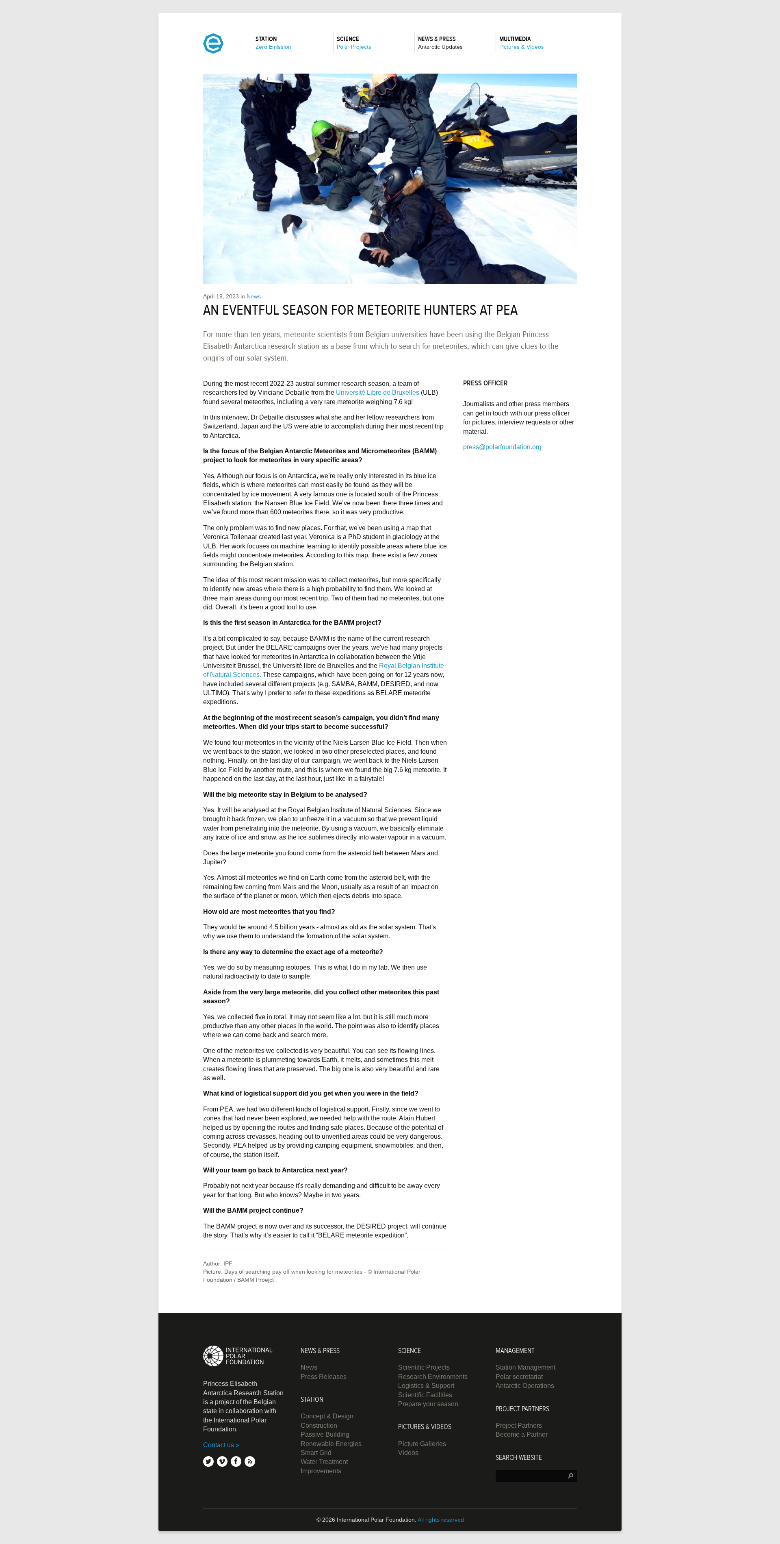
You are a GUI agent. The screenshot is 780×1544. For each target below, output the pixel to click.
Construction (319, 1425)
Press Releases (324, 1376)
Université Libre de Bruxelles (377, 392)
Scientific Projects (424, 1367)
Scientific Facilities (425, 1395)
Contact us (218, 1445)
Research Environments (433, 1376)
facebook (236, 1461)
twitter (208, 1461)
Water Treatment (324, 1461)
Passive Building (325, 1434)
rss (250, 1461)
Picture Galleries (422, 1443)
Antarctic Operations (525, 1385)
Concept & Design (327, 1416)
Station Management (525, 1367)
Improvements (321, 1471)
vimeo (222, 1461)
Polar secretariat (519, 1376)
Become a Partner (522, 1434)
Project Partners (519, 1425)
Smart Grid (316, 1452)
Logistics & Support (426, 1385)
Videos (408, 1452)
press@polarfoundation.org (502, 447)
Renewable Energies (331, 1443)
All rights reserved (441, 1519)
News (254, 296)
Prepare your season (428, 1403)
